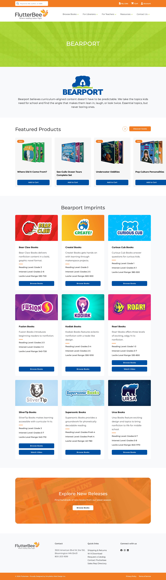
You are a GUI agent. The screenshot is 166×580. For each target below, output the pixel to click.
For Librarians (89, 14)
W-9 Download (95, 553)
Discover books (140, 129)
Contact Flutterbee (97, 560)
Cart (136, 3)
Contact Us (142, 14)
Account (147, 3)
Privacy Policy (131, 576)
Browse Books (70, 14)
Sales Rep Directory (97, 563)
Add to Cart (33, 182)
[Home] (31, 14)
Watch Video (129, 369)
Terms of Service (145, 576)
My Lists (124, 3)
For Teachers (108, 14)
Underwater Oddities (108, 172)
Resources (125, 14)
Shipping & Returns (97, 550)
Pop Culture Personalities (149, 172)
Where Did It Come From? (32, 172)
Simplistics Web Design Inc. (55, 576)
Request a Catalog (96, 557)
